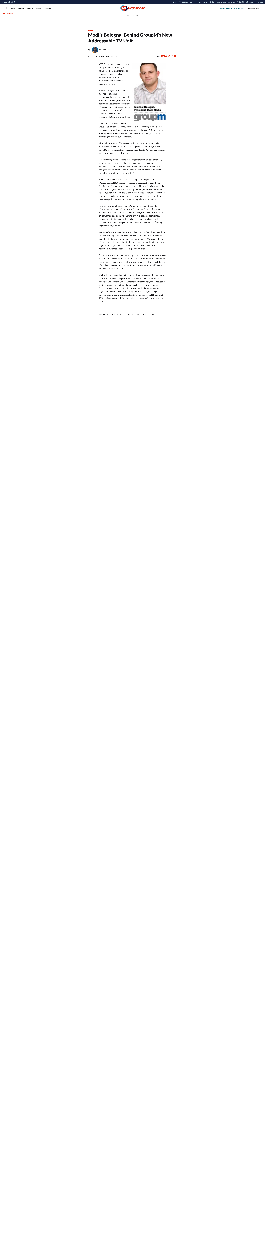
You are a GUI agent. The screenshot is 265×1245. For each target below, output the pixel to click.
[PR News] (212, 2)
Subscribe (251, 8)
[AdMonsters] (250, 2)
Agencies (10, 13)
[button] (7, 8)
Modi (108, 70)
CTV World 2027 (240, 8)
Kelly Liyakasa (105, 49)
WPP (152, 314)
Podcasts (47, 8)
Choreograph (141, 182)
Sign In (258, 8)
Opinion (21, 8)
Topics (12, 8)
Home (3, 13)
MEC (138, 314)
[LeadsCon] (240, 2)
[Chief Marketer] (202, 2)
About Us (30, 8)
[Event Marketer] (221, 2)
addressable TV (118, 314)
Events (38, 8)
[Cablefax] (259, 2)
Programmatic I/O (225, 8)
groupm (130, 314)
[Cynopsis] (231, 2)
